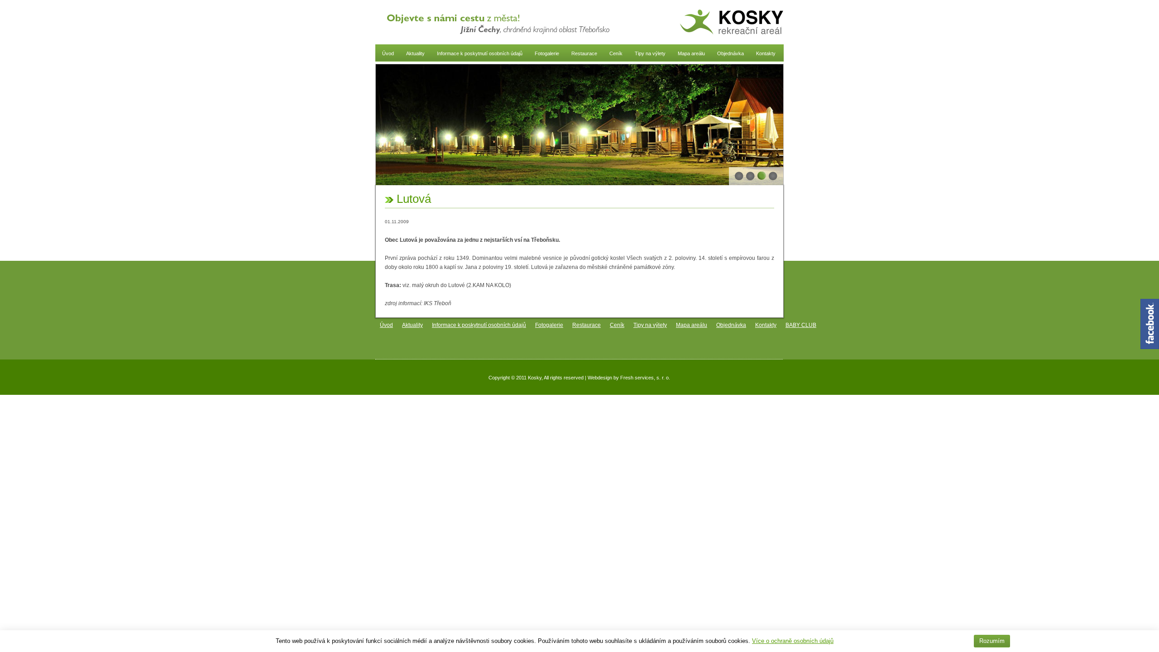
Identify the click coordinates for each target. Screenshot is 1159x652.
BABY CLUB (800, 325)
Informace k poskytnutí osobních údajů (479, 53)
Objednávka (730, 53)
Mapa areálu (691, 53)
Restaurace (584, 53)
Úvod (388, 53)
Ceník (616, 53)
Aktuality (415, 53)
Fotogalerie (547, 53)
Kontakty (766, 53)
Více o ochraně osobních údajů (792, 641)
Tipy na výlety (650, 53)
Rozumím (992, 641)
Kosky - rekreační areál (731, 22)
